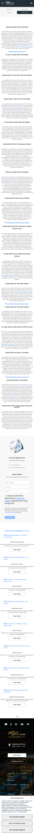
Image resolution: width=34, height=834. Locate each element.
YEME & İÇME (10, 794)
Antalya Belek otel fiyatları (25, 45)
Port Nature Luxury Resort (7, 344)
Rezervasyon (17, 755)
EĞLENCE (24, 773)
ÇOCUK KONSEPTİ (10, 785)
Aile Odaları (11, 776)
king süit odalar (19, 106)
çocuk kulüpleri (28, 290)
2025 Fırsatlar (24, 785)
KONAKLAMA (10, 773)
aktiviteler (20, 292)
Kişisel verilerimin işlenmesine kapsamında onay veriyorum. (16, 499)
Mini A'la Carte (10, 787)
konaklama (4, 178)
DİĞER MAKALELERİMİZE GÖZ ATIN (17, 531)
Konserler (24, 776)
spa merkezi (17, 361)
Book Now (24, 12)
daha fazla (16, 812)
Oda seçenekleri (13, 397)
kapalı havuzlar (25, 386)
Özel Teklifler (24, 787)
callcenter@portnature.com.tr (18, 467)
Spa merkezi (19, 42)
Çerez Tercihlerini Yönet (17, 823)
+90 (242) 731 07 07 (16, 465)
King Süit (10, 778)
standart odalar (11, 106)
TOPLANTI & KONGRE (24, 794)
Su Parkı (11, 789)
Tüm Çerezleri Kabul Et (17, 830)
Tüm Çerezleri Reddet (17, 817)
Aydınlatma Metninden (10, 512)
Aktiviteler (24, 778)
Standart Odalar (10, 780)
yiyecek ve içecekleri (8, 275)
